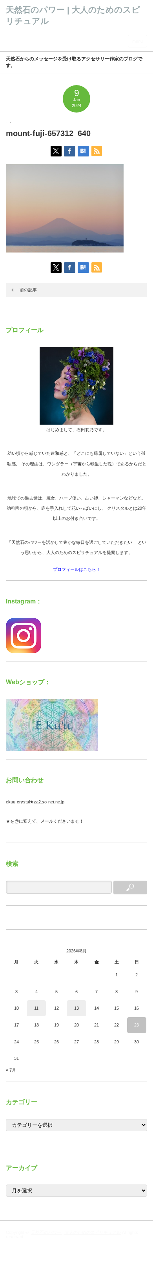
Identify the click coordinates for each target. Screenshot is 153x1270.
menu (137, 41)
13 (76, 1008)
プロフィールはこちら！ (76, 569)
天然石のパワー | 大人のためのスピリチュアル (76, 1232)
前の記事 (28, 289)
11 (36, 1008)
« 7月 (11, 1070)
